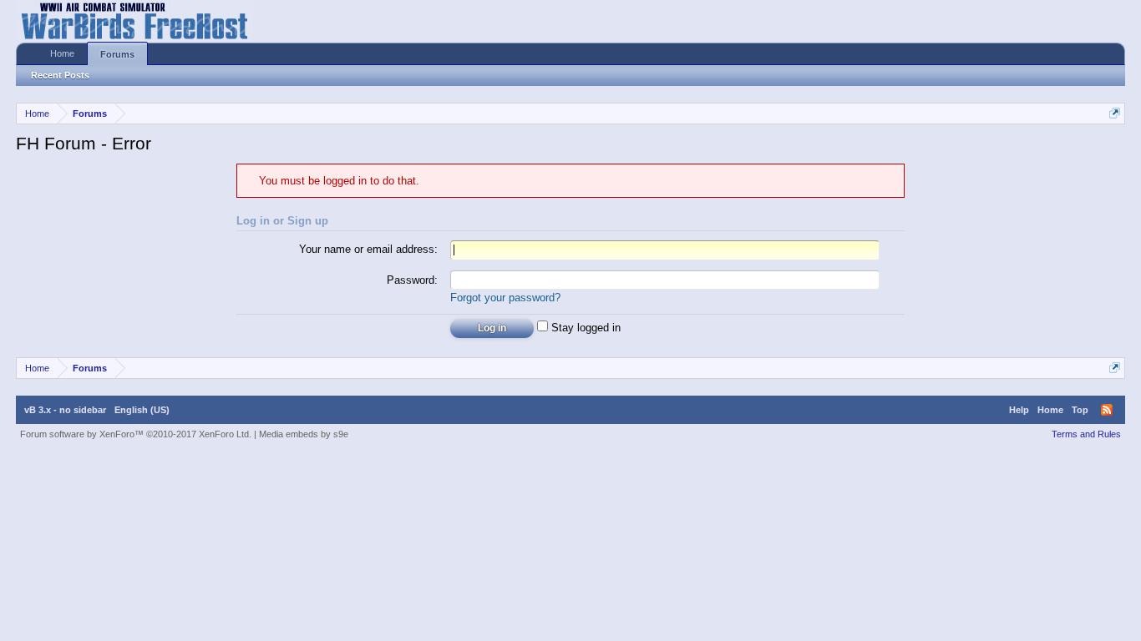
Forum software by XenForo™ (135, 434)
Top (1080, 410)
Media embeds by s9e (303, 434)
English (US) (142, 410)
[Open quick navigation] (1114, 113)
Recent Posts (60, 75)
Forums (117, 54)
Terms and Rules (1086, 434)
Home (62, 53)
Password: (412, 280)
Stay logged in (584, 327)
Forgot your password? (505, 297)
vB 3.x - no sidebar (65, 410)
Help (1019, 410)
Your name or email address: (368, 249)
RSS (1107, 410)
